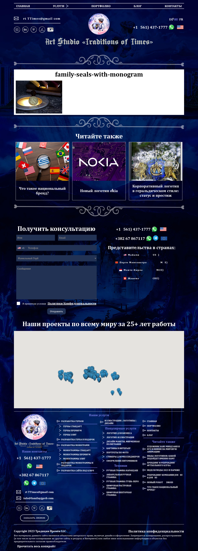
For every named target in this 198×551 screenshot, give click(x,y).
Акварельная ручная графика (118, 475)
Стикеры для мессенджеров (123, 456)
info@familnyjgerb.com (38, 498)
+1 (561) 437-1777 (150, 27)
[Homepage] (99, 42)
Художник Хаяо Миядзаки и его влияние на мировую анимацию (163, 449)
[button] (61, 378)
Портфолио (154, 426)
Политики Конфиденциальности (72, 303)
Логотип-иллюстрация (120, 437)
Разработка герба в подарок (78, 439)
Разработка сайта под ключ (77, 470)
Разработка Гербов (72, 421)
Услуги (58, 6)
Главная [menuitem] (20, 6)
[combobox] (21, 248)
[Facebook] (50, 29)
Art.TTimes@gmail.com (40, 18)
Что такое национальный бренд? (162, 488)
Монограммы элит (74, 458)
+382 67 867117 (130, 238)
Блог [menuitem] (135, 6)
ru (176, 19)
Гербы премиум (72, 430)
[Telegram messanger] (156, 238)
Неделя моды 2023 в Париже (163, 470)
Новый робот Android (160, 482)
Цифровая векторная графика (118, 493)
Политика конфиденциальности (156, 531)
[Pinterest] (34, 29)
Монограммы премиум (76, 454)
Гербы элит (69, 434)
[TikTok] (42, 29)
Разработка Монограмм (75, 445)
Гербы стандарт (72, 426)
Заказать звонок (34, 517)
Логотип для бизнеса (119, 433)
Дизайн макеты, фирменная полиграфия (123, 442)
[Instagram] (17, 29)
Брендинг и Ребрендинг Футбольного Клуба (161, 464)
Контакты (153, 430)
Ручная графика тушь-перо (122, 481)
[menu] (99, 6)
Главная (152, 421)
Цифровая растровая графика (118, 486)
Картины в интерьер (118, 448)
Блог (150, 435)
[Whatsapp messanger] (172, 27)
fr (181, 19)
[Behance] (25, 29)
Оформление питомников (121, 460)
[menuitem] (57, 6)
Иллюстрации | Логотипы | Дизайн (120, 422)
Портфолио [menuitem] (98, 6)
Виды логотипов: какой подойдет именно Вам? (161, 457)
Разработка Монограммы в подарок (77, 464)
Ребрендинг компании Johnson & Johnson (165, 476)
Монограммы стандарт (77, 450)
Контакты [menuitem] (171, 6)
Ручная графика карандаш (122, 470)
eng (171, 19)
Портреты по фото (117, 452)
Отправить (56, 311)
